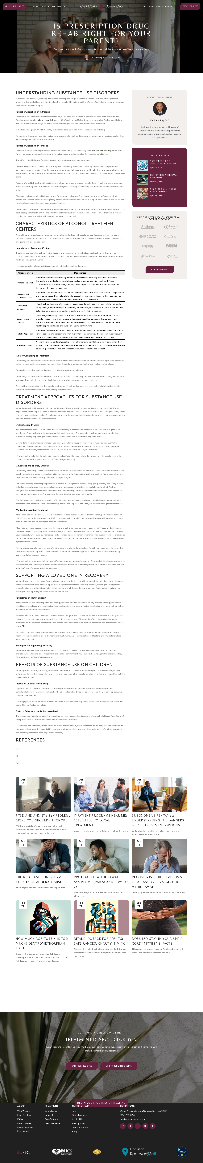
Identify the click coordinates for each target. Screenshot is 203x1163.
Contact (169, 7)
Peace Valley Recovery (100, 150)
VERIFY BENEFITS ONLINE (119, 1066)
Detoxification (51, 1110)
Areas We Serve (52, 1123)
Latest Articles (24, 1123)
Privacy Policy (78, 1123)
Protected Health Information (25, 1129)
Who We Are (23, 1110)
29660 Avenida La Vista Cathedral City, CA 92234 (143, 1110)
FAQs (20, 1119)
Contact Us (77, 1119)
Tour (144, 7)
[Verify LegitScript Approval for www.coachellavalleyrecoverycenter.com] (182, 1151)
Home (35, 7)
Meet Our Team (24, 1115)
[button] (45, 6)
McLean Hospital (44, 120)
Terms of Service (80, 1127)
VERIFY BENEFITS (159, 269)
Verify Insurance (14, 6)
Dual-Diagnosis (52, 1119)
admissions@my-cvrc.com (132, 1119)
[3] (23, 626)
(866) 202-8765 (190, 6)
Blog (74, 1131)
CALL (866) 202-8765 (81, 1066)
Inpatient (49, 1115)
